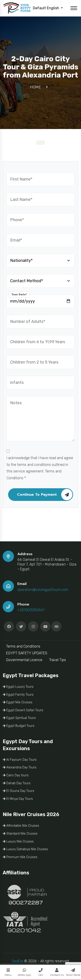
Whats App (24, 975)
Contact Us (57, 975)
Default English (46, 8)
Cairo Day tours (17, 775)
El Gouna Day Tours (19, 791)
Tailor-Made (73, 975)
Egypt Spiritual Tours (20, 718)
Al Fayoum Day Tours (21, 760)
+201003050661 (30, 610)
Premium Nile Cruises (21, 857)
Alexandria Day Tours (20, 767)
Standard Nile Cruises (21, 834)
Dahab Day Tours (18, 783)
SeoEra (17, 961)
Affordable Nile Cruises (22, 826)
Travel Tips (57, 660)
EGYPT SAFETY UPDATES (26, 653)
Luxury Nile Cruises (19, 841)
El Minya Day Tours (19, 799)
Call (40, 975)
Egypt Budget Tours (19, 726)
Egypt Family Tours (19, 695)
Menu (8, 975)
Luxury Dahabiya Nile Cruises (26, 849)
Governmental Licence (24, 660)
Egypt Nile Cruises (18, 702)
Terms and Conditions (23, 646)
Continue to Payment (37, 494)
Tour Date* (19, 294)
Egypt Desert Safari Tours (24, 710)
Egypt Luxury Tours (19, 687)
